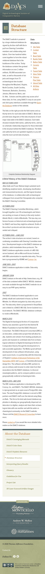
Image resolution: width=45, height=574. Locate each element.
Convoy (21, 361)
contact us (11, 422)
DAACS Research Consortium (24, 414)
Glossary (10, 470)
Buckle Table (37, 59)
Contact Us (6, 550)
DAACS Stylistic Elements (16, 452)
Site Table (36, 47)
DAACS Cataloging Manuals (17, 439)
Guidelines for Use (13, 476)
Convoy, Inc (32, 259)
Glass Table (37, 74)
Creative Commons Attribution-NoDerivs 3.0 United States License (28, 565)
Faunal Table (37, 71)
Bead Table (37, 56)
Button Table (37, 62)
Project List (11, 482)
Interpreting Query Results (17, 464)
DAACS (14, 6)
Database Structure (14, 458)
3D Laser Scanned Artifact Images (20, 489)
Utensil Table (37, 83)
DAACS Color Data (14, 445)
